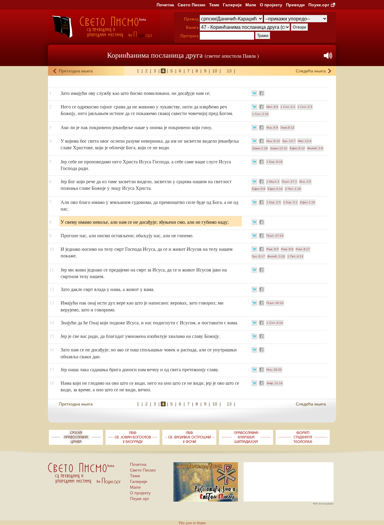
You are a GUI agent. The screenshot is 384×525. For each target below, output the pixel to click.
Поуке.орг (318, 4)
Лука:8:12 (287, 127)
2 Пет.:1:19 (293, 188)
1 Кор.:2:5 (273, 202)
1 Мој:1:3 (272, 181)
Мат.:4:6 (272, 106)
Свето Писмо (192, 4)
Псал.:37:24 (275, 235)
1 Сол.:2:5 (305, 106)
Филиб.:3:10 (276, 256)
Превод (191, 19)
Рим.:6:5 (272, 249)
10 (214, 70)
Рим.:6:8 (287, 249)
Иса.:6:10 (273, 141)
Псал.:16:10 (275, 303)
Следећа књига (311, 70)
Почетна (165, 4)
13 (229, 70)
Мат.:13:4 (304, 141)
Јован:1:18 (260, 148)
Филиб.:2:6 (315, 148)
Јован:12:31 (278, 148)
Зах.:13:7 (289, 141)
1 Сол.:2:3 (287, 106)
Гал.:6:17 (258, 256)
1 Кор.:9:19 (274, 161)
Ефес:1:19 (307, 202)
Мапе (250, 4)
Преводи (295, 4)
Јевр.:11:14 (274, 383)
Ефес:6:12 (297, 148)
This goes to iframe (192, 522)
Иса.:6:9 (272, 127)
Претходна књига (76, 70)
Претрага (189, 35)
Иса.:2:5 (305, 181)
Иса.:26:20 (274, 369)
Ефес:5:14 (275, 188)
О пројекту (271, 4)
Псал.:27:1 (289, 181)
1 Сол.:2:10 (260, 114)
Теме (214, 4)
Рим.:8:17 (303, 249)
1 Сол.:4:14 (274, 322)
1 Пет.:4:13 (295, 256)
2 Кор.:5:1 (290, 202)
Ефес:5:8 (258, 188)
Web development (323, 503)
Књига (192, 27)
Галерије (232, 4)
